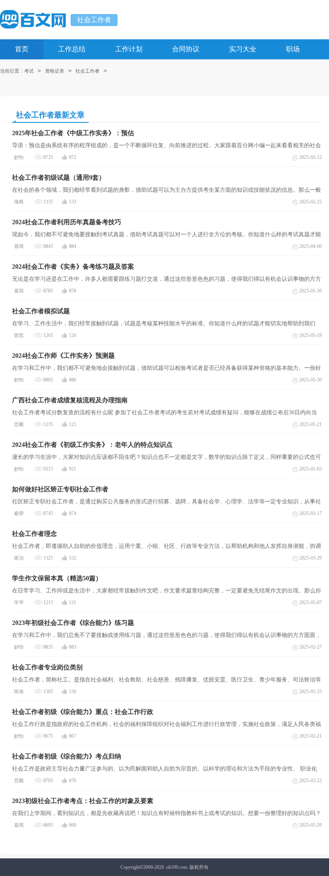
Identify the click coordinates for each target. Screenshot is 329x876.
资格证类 (54, 71)
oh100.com (176, 867)
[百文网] (33, 19)
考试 (29, 71)
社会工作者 (94, 20)
